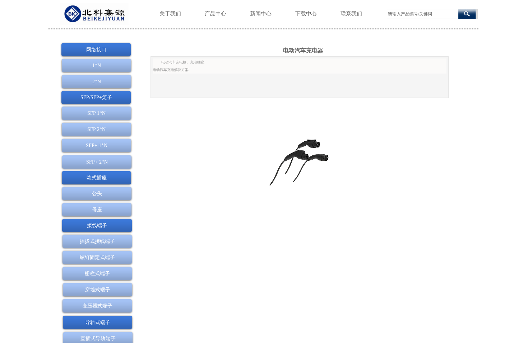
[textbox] (422, 14)
